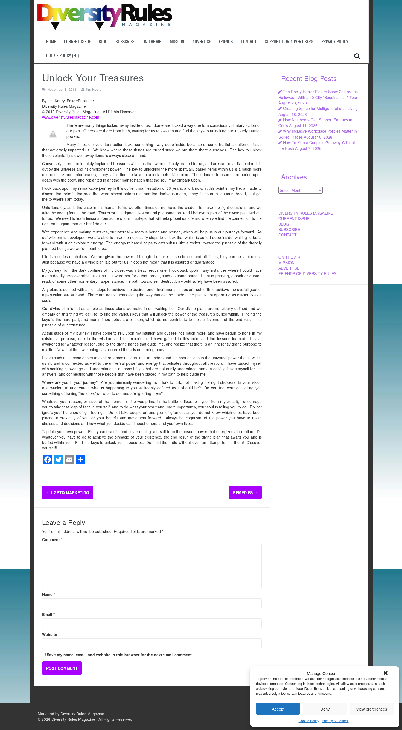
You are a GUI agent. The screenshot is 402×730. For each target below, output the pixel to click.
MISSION (286, 262)
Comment (52, 539)
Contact (249, 42)
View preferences (371, 709)
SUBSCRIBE (289, 229)
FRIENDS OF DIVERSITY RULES (307, 273)
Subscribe (125, 42)
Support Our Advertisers (289, 42)
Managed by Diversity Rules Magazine (71, 713)
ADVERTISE (288, 268)
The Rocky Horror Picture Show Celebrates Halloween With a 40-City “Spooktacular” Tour (318, 94)
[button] (385, 673)
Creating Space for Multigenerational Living (320, 108)
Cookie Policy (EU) (62, 55)
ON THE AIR (289, 257)
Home (51, 42)
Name (48, 594)
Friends (226, 42)
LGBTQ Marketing (67, 492)
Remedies (245, 492)
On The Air (152, 42)
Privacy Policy (334, 42)
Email (48, 614)
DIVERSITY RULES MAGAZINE (305, 213)
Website (49, 634)
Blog (103, 42)
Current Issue (77, 42)
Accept (278, 709)
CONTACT (287, 235)
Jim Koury (93, 89)
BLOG (283, 224)
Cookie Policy (309, 720)
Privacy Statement (335, 720)
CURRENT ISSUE (293, 218)
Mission (177, 42)
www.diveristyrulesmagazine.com (70, 117)
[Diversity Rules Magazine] (105, 16)
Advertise (202, 42)
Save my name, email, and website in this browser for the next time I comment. (120, 654)
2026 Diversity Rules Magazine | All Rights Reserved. (87, 719)
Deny (325, 709)
